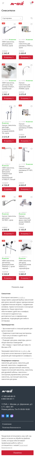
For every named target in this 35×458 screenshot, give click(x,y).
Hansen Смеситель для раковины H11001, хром (26, 169)
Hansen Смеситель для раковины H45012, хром (26, 45)
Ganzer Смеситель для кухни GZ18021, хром (9, 218)
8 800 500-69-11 (7, 399)
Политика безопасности (11, 427)
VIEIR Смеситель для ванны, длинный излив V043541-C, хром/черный (8, 264)
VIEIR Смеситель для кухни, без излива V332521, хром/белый (8, 86)
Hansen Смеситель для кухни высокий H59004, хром (24, 86)
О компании (6, 424)
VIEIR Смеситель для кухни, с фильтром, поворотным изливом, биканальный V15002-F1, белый (8, 174)
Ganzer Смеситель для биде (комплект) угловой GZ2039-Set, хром (9, 129)
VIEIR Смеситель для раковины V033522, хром (8, 44)
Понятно (17, 452)
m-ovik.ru (21, 297)
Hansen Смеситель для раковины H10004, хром (26, 127)
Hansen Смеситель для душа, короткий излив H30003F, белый (25, 220)
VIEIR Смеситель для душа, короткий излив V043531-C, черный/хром (25, 264)
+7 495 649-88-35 (8, 396)
